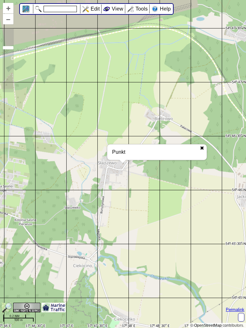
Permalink (235, 309)
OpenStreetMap (208, 325)
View (117, 9)
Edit (95, 9)
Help (165, 9)
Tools (141, 9)
